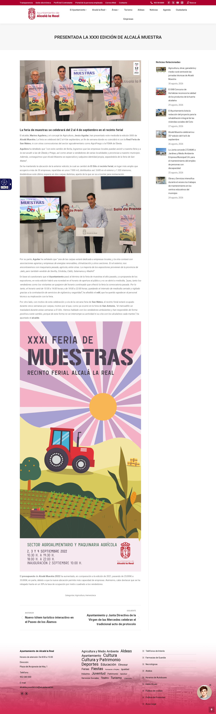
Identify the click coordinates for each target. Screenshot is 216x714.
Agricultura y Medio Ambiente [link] (100, 651)
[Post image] (161, 70)
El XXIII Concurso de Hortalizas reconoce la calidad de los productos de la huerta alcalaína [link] (182, 95)
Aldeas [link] (126, 651)
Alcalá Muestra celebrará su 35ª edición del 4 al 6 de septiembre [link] (181, 136)
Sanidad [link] (123, 674)
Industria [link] (86, 674)
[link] (26, 2)
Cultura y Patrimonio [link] (101, 660)
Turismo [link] (116, 678)
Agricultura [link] (79, 595)
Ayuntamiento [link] (91, 655)
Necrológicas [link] (152, 664)
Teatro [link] (105, 677)
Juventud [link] (99, 673)
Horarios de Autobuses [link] (156, 677)
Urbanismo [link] (128, 678)
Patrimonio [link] (113, 674)
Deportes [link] (90, 664)
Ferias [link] (85, 669)
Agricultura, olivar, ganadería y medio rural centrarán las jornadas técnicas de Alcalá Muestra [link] (182, 73)
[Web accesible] (4, 182)
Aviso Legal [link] (151, 704)
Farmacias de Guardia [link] (156, 657)
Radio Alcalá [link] (151, 684)
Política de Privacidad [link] (155, 697)
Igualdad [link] (125, 669)
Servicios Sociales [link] (90, 678)
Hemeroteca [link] (90, 595)
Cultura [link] (110, 655)
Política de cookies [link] (154, 691)
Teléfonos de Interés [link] (155, 651)
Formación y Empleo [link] (112, 669)
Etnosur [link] (123, 664)
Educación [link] (108, 664)
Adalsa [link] (149, 671)
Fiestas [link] (97, 669)
